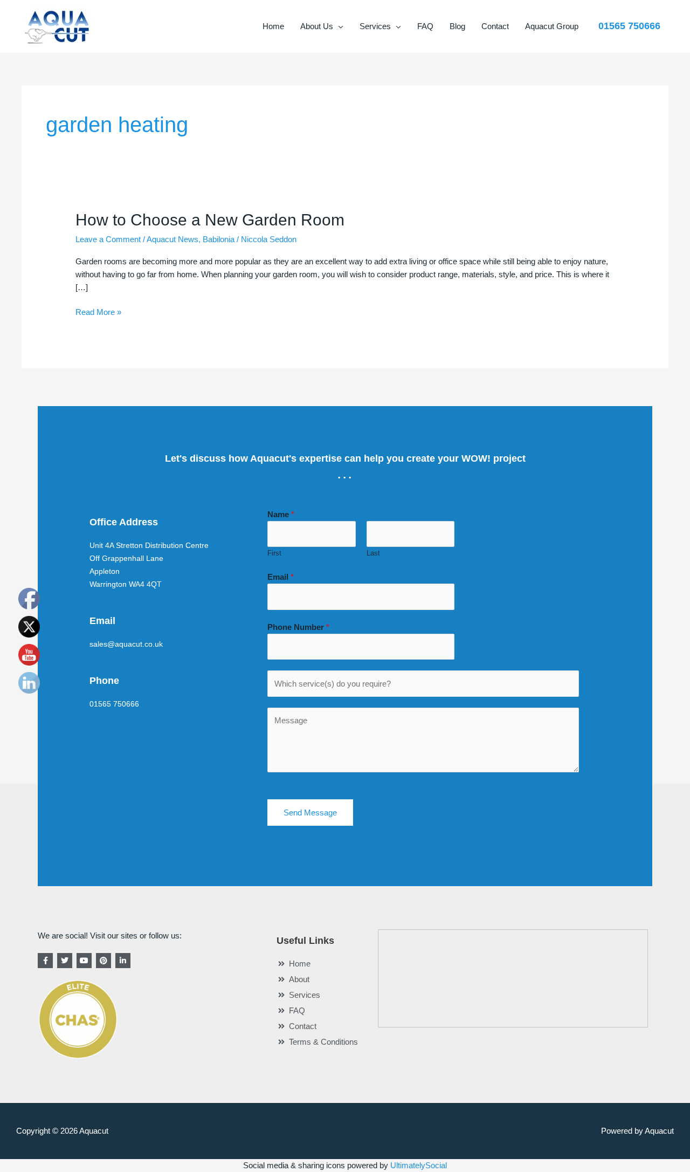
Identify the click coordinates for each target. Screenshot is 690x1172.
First (274, 553)
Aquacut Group (551, 26)
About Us (316, 26)
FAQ (425, 26)
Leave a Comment (108, 239)
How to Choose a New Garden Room (209, 220)
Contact (495, 26)
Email (280, 576)
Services (375, 26)
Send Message (310, 812)
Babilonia (218, 239)
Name (280, 514)
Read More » (98, 311)
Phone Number (298, 627)
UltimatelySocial (418, 1165)
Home (273, 26)
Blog (457, 26)
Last (373, 553)
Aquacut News (172, 239)
